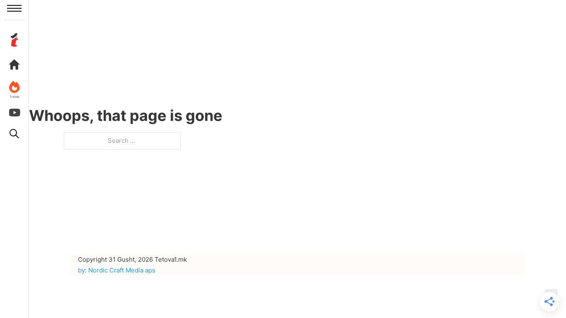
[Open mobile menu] (14, 8)
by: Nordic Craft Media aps (116, 270)
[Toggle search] (14, 134)
